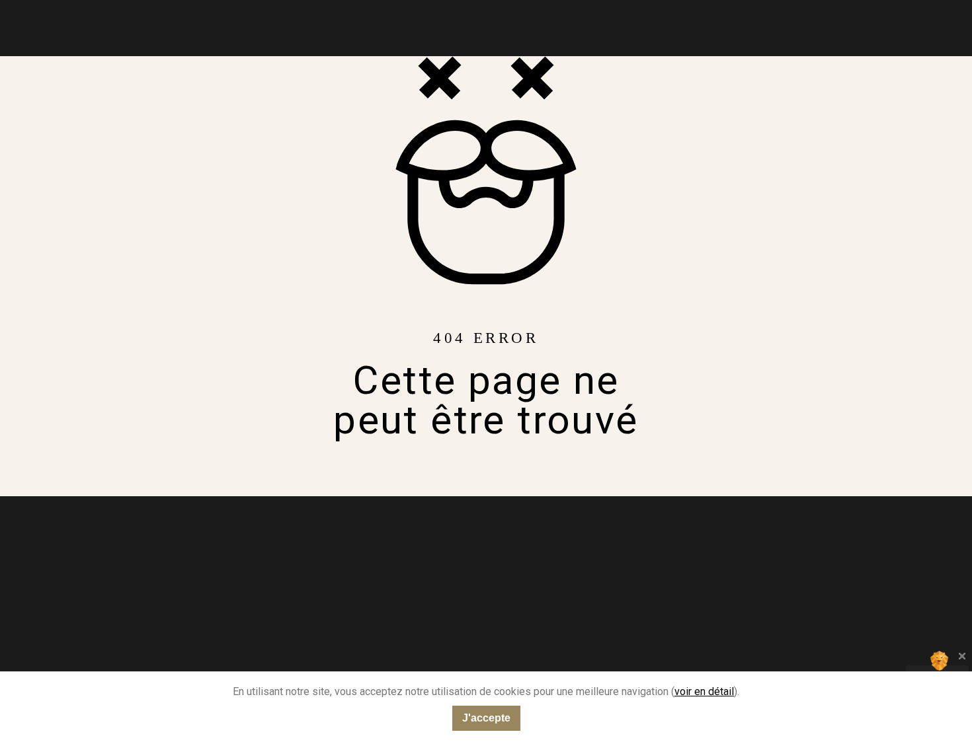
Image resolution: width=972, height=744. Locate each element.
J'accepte (486, 718)
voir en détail (704, 691)
